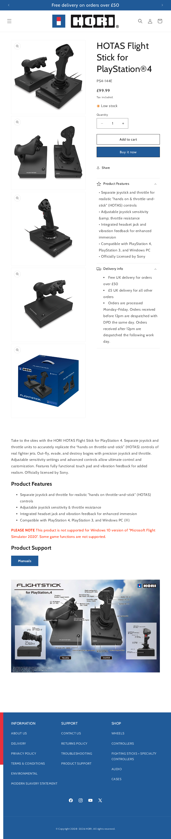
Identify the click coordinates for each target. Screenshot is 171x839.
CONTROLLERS (123, 744)
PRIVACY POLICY (23, 753)
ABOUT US (19, 733)
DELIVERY (18, 744)
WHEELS (118, 733)
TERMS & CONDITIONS (28, 763)
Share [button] (106, 168)
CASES (117, 779)
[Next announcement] (162, 5)
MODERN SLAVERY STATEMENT (34, 783)
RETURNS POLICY (74, 744)
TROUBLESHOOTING (76, 753)
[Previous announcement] (9, 5)
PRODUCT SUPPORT (76, 763)
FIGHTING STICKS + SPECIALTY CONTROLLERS (134, 756)
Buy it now (128, 152)
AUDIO (117, 769)
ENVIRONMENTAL (24, 773)
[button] (9, 21)
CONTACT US (71, 733)
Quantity (102, 114)
